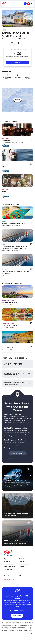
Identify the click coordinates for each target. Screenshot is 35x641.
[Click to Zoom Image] (17, 18)
